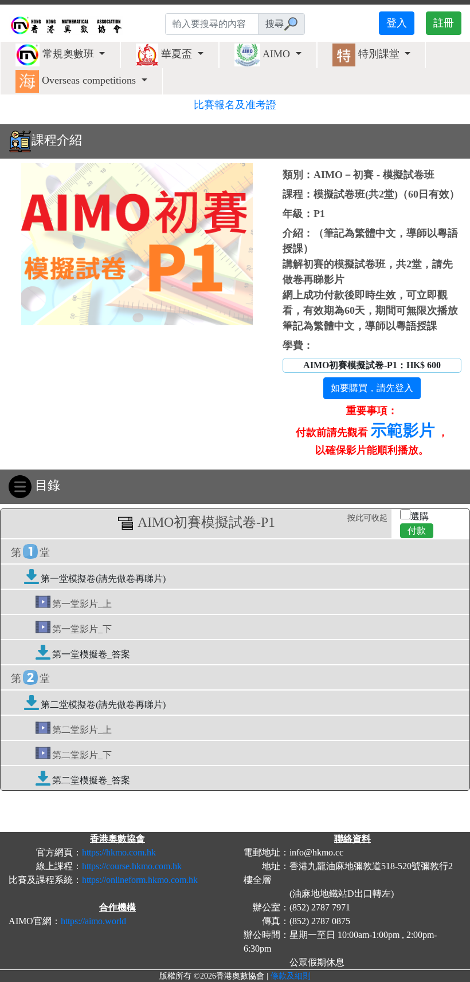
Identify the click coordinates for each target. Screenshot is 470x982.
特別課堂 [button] (378, 54)
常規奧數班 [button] (68, 54)
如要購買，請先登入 (372, 388)
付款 (417, 530)
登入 (396, 23)
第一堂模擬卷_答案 (91, 654)
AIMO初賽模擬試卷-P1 (261, 522)
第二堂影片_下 (82, 755)
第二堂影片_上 (82, 730)
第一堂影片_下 (82, 629)
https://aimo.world (93, 921)
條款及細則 (291, 976)
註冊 (443, 23)
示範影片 (403, 430)
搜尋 (274, 24)
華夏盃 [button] (176, 54)
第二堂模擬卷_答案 (91, 780)
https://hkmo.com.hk (119, 852)
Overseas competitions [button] (89, 80)
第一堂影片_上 (82, 604)
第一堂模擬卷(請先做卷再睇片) (103, 578)
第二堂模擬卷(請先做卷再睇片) (103, 704)
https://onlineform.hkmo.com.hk (140, 880)
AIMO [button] (276, 54)
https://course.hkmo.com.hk (132, 866)
